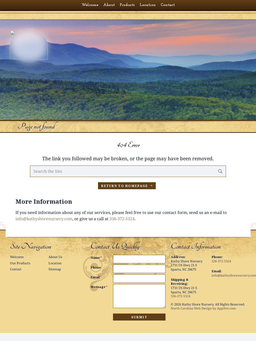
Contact (16, 269)
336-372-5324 (122, 218)
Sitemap (54, 269)
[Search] (220, 171)
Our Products (20, 263)
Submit (139, 317)
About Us (55, 257)
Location (55, 263)
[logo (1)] (36, 44)
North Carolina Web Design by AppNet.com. (203, 308)
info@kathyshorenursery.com (44, 218)
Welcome (17, 257)
